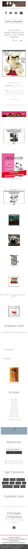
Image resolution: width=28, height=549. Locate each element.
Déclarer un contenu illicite (7, 542)
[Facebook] (6, 13)
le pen (12, 483)
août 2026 (14, 399)
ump (24, 483)
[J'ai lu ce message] (26, 545)
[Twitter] (10, 13)
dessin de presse (13, 94)
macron (6, 479)
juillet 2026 (14, 401)
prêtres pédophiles (11, 92)
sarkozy (18, 483)
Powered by (7, 358)
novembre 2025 (14, 417)
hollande (17, 486)
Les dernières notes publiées (19, 538)
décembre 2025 (14, 415)
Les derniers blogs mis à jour (6, 538)
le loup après (5, 332)
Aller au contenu (6, 2)
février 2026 (14, 411)
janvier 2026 (14, 413)
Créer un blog (11, 537)
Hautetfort (18, 537)
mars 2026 (14, 409)
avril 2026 (14, 407)
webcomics (14, 332)
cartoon (13, 479)
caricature (5, 483)
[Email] (21, 13)
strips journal (22, 332)
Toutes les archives (14, 420)
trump (22, 486)
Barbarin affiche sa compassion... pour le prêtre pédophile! (14, 34)
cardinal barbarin (15, 90)
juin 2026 (14, 403)
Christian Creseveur (14, 515)
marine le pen (20, 479)
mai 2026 (14, 405)
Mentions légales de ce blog (19, 542)
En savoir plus (16, 547)
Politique (16, 86)
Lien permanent (14, 83)
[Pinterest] (16, 13)
